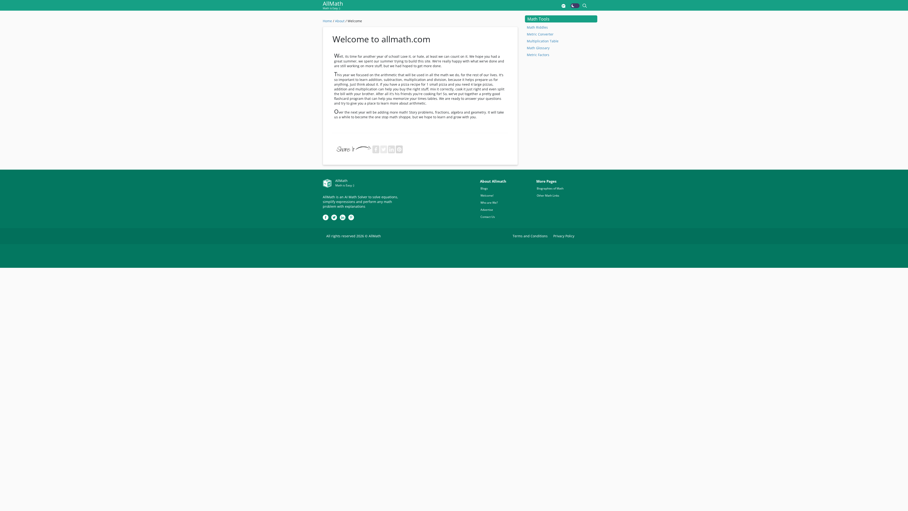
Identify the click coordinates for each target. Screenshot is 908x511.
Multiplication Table (543, 41)
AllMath (333, 5)
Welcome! (486, 196)
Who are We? (489, 203)
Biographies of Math (550, 188)
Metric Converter (540, 34)
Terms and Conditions (530, 236)
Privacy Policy (563, 236)
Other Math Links (548, 196)
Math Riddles (537, 27)
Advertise (486, 210)
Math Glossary (538, 48)
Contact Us (487, 217)
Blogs (484, 188)
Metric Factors (538, 55)
